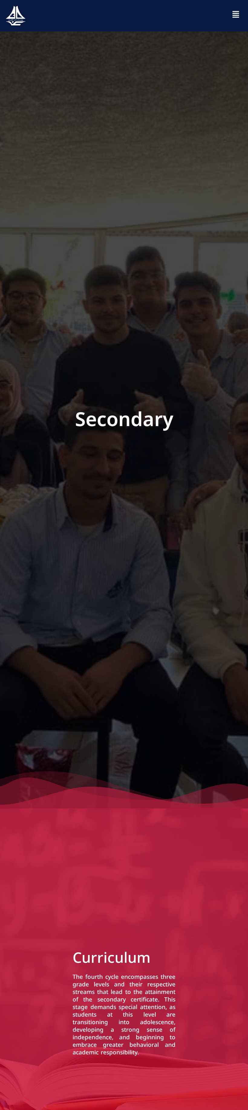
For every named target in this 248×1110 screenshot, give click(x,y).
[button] (236, 15)
